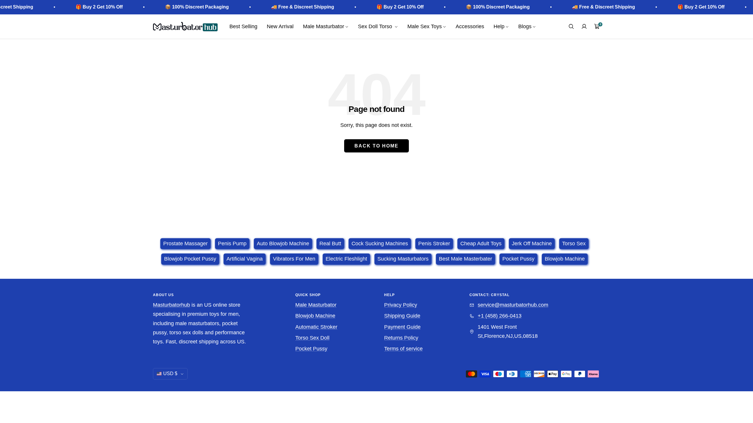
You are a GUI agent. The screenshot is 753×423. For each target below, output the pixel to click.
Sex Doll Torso (376, 26)
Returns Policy (401, 338)
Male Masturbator (315, 305)
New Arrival (280, 26)
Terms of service (403, 349)
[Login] (584, 26)
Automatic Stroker (316, 327)
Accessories (470, 26)
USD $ (170, 373)
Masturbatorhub (171, 305)
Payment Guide (402, 327)
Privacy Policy (400, 305)
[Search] (571, 26)
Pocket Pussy (311, 349)
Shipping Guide (402, 316)
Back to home (376, 145)
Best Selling (243, 26)
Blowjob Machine (315, 316)
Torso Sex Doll (312, 338)
